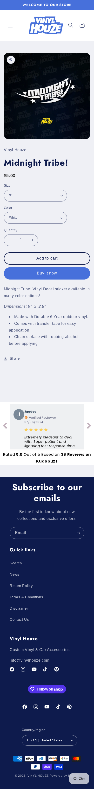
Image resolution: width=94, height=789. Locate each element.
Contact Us (19, 619)
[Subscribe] (78, 533)
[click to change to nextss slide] (89, 426)
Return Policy (21, 586)
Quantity (10, 230)
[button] (10, 25)
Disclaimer (19, 608)
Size (7, 185)
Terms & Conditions (26, 597)
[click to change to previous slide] (5, 426)
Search (16, 563)
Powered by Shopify (64, 775)
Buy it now (47, 273)
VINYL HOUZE (38, 775)
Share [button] (15, 358)
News (15, 574)
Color (8, 208)
